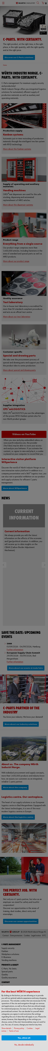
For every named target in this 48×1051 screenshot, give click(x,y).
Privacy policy (19, 1028)
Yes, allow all (24, 1038)
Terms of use (14, 1031)
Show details (6, 1028)
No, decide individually (24, 1045)
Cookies (30, 1028)
